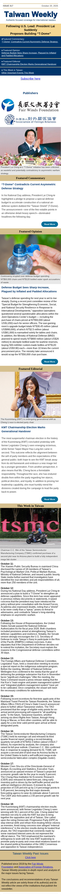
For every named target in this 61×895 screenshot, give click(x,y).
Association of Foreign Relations (36, 867)
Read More (49, 224)
